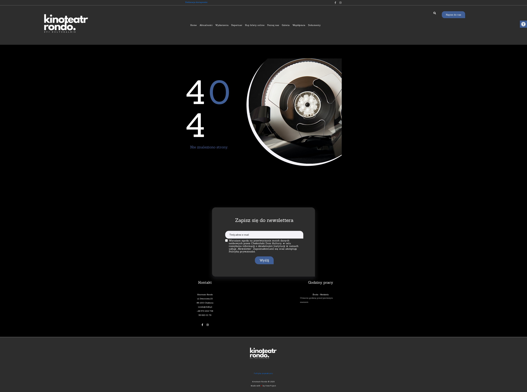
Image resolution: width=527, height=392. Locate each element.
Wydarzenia (222, 25)
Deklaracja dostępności (196, 2)
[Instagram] (340, 2)
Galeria (286, 25)
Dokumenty (314, 25)
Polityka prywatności (263, 373)
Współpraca (298, 25)
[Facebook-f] (335, 2)
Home (193, 25)
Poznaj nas (273, 25)
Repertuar (236, 25)
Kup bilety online (255, 25)
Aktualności (206, 25)
